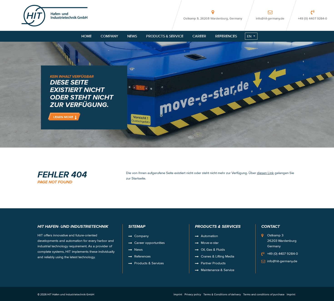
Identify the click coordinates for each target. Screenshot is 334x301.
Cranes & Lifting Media (217, 257)
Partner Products (213, 264)
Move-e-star (210, 243)
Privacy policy (192, 294)
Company (141, 236)
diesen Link (265, 172)
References (142, 257)
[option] (167, 74)
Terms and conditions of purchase (263, 294)
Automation (209, 236)
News (138, 250)
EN (249, 36)
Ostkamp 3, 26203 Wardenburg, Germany (212, 18)
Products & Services (149, 264)
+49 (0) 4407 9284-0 (312, 18)
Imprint (178, 294)
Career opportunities (149, 243)
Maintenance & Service (217, 270)
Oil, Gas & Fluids (213, 250)
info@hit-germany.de (270, 18)
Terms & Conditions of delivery (222, 294)
